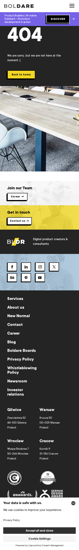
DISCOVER (58, 19)
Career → (17, 196)
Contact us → (19, 221)
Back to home (21, 74)
